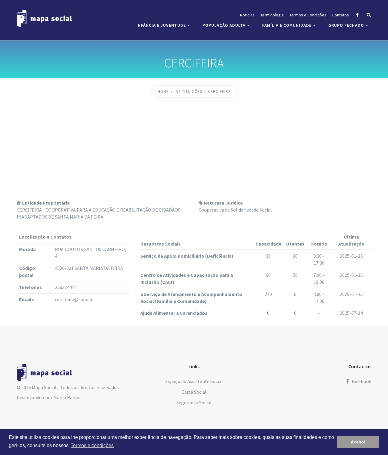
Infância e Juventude (161, 25)
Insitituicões (188, 91)
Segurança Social (194, 402)
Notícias (247, 15)
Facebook (361, 381)
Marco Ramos (67, 397)
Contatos (340, 15)
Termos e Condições (307, 15)
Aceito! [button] (358, 442)
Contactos (359, 366)
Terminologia (272, 15)
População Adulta (224, 25)
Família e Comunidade (287, 25)
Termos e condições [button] (92, 445)
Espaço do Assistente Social (194, 381)
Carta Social (194, 392)
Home (163, 91)
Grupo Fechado (346, 25)
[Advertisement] (194, 153)
